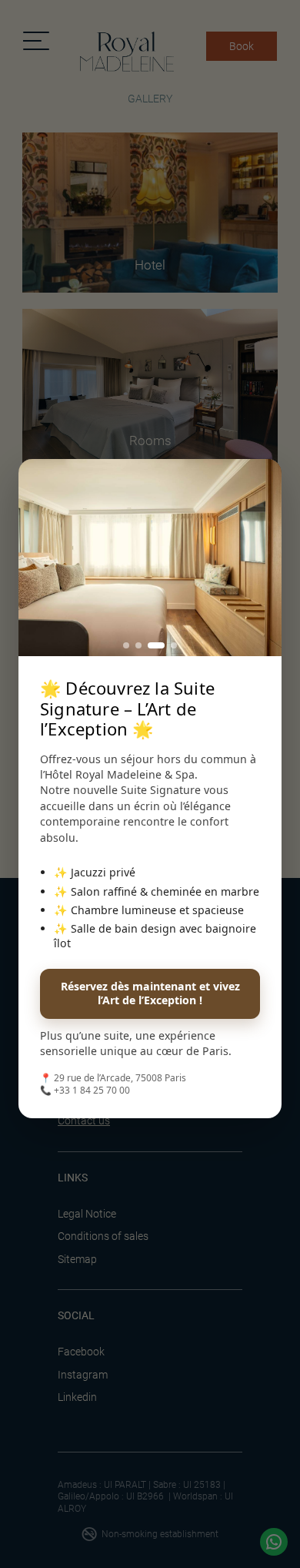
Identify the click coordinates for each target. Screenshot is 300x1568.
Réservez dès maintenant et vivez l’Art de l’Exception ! (150, 993)
